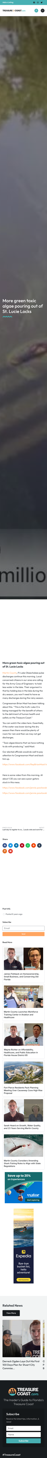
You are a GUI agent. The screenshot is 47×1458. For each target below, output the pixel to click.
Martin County (10, 672)
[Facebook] (34, 2)
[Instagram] (37, 2)
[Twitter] (41, 2)
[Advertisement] (23, 632)
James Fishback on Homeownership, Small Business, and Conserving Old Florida (21, 977)
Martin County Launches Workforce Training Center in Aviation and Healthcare (21, 1014)
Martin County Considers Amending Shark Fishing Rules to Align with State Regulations (22, 1163)
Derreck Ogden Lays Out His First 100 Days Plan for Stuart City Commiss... (21, 1365)
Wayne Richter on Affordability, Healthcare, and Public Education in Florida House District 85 (21, 1052)
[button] (5, 845)
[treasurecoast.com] (42, 10)
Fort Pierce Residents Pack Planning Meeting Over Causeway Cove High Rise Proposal (23, 1090)
